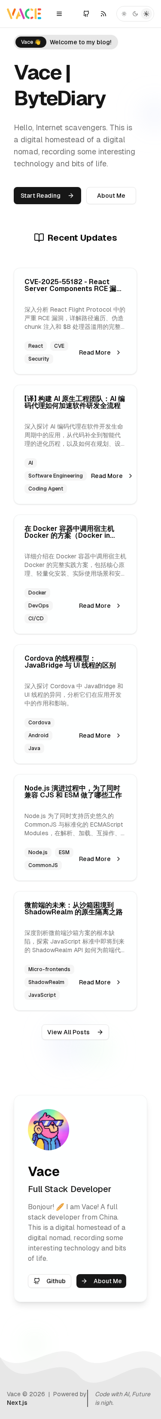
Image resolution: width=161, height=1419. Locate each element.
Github (56, 1281)
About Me (111, 195)
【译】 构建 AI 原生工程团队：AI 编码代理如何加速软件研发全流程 (74, 402)
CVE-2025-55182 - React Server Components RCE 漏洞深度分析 (73, 289)
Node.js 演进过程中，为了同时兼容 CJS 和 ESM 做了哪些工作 (73, 791)
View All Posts (68, 1032)
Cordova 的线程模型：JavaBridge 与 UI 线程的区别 (70, 661)
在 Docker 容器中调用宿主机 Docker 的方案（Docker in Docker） (69, 535)
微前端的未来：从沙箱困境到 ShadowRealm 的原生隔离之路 (73, 908)
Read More (95, 352)
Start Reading (41, 195)
